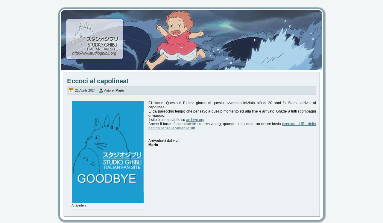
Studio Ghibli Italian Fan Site (191, 34)
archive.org (195, 120)
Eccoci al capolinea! (98, 81)
